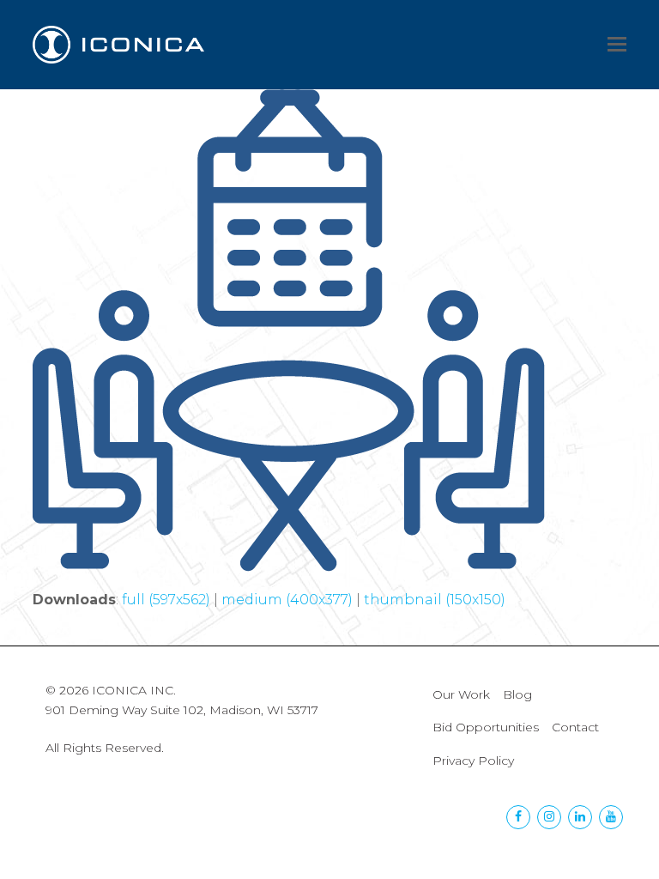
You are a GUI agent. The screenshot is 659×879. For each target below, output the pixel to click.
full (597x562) (166, 599)
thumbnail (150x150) (434, 599)
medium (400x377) (287, 599)
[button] (617, 45)
